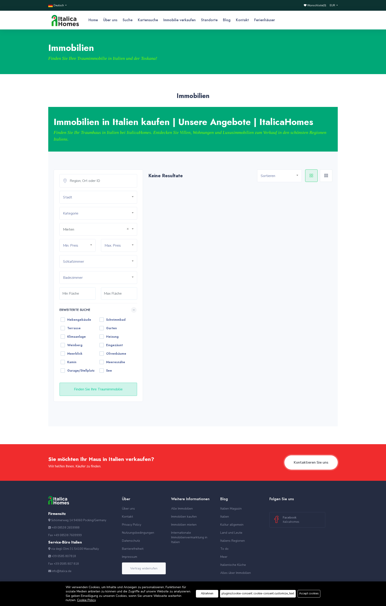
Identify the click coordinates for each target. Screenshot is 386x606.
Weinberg (74, 345)
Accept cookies (309, 593)
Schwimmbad (116, 319)
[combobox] (98, 197)
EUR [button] (333, 5)
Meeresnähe (115, 362)
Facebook (291, 519)
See (109, 370)
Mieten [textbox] (68, 229)
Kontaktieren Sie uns (311, 462)
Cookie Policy (86, 600)
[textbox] (100, 197)
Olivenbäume (116, 353)
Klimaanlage (76, 336)
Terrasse (74, 328)
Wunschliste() (316, 5)
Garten (111, 328)
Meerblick (74, 353)
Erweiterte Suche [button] (74, 310)
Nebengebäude (79, 319)
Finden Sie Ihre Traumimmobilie (98, 389)
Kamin (71, 362)
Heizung (112, 336)
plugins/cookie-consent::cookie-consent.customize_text (258, 593)
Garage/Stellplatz (80, 370)
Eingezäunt (114, 345)
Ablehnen (207, 593)
